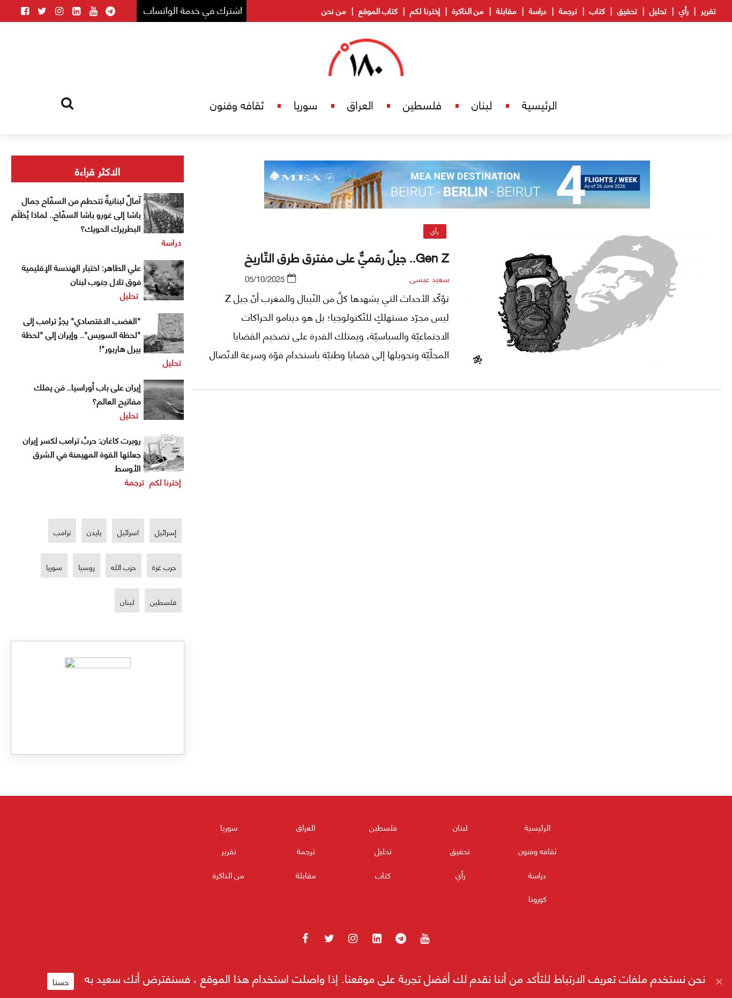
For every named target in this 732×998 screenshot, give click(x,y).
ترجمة (568, 10)
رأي (684, 10)
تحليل (658, 10)
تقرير (708, 10)
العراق (360, 104)
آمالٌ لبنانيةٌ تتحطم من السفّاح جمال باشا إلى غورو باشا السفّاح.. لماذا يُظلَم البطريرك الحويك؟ (76, 213)
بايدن (94, 531)
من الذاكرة (468, 10)
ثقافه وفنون (237, 104)
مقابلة (506, 10)
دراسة (538, 10)
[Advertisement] (457, 524)
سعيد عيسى (429, 278)
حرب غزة (164, 566)
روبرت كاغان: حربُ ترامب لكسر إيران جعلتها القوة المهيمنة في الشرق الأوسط (82, 453)
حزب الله (123, 566)
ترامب (62, 531)
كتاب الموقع (378, 10)
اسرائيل (128, 531)
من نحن (334, 10)
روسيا (86, 566)
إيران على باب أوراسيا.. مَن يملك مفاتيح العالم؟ (87, 393)
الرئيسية (539, 104)
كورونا (537, 898)
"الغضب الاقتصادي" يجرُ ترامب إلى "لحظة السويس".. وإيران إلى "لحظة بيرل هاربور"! (81, 334)
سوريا (305, 104)
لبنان (482, 104)
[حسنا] (718, 981)
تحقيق (627, 10)
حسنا (61, 981)
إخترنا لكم (425, 10)
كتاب (597, 10)
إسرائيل (165, 531)
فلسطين (422, 104)
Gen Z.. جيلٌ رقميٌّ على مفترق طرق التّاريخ (347, 256)
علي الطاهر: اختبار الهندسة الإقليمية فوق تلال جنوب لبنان (81, 274)
